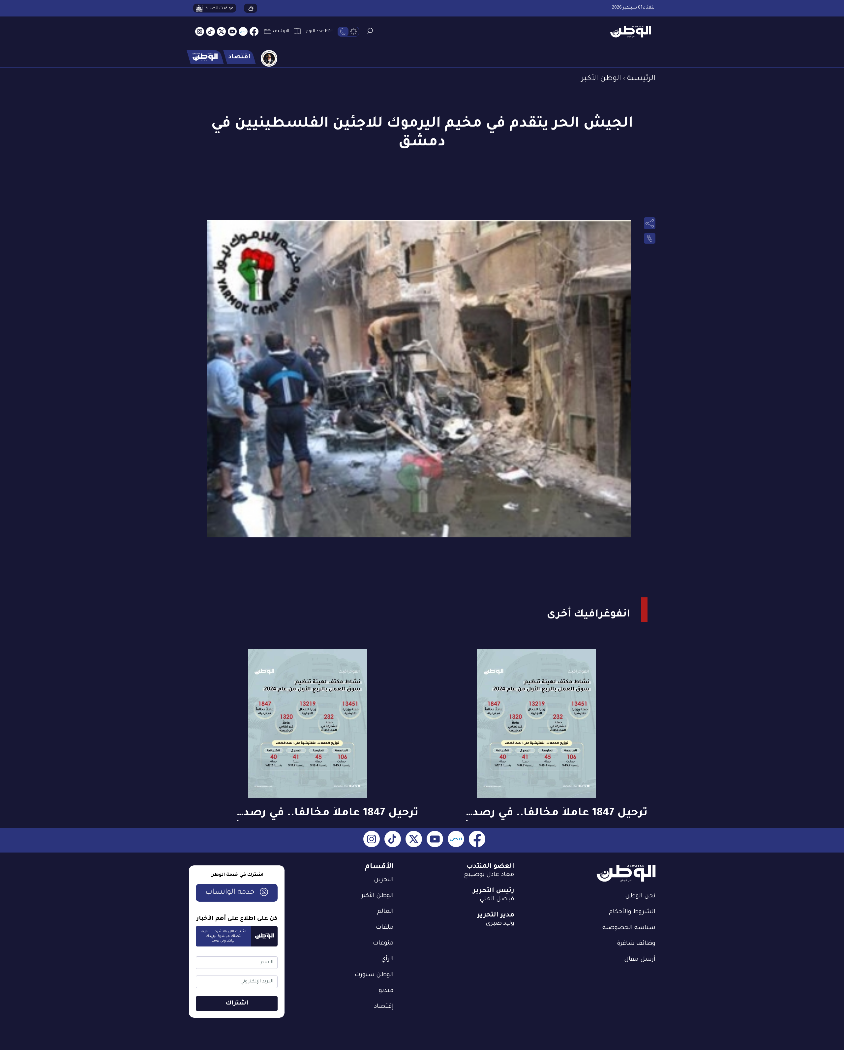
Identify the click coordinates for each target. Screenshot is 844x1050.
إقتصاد (384, 1007)
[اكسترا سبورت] (205, 57)
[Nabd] (243, 31)
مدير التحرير (495, 915)
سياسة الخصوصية (628, 928)
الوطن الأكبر (601, 79)
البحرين (384, 880)
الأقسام (379, 867)
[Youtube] (232, 31)
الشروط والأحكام (632, 912)
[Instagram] (199, 31)
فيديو (386, 991)
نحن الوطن (640, 896)
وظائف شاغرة (636, 944)
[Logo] (628, 31)
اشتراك (237, 1003)
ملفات (385, 927)
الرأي (387, 959)
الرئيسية (641, 79)
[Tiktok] (210, 31)
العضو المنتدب (490, 866)
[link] (649, 238)
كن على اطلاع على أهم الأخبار (236, 919)
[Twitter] (221, 31)
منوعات (383, 943)
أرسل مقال (639, 959)
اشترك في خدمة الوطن (236, 875)
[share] (649, 223)
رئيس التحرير (493, 891)
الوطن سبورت (374, 975)
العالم (385, 912)
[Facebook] (254, 31)
